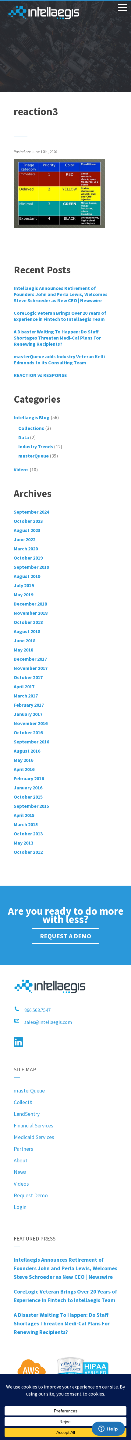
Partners (23, 1148)
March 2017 (26, 696)
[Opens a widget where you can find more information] (108, 1429)
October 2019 (28, 558)
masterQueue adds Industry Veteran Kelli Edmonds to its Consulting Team (59, 359)
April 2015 (24, 815)
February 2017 (29, 705)
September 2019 (31, 567)
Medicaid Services (34, 1137)
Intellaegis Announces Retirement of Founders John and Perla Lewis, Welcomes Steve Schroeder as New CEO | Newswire (61, 294)
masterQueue (33, 456)
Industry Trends (35, 446)
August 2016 (27, 751)
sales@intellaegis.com (48, 1022)
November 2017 (31, 668)
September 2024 (31, 512)
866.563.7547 (37, 1010)
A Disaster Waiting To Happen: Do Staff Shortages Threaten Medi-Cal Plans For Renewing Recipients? (57, 338)
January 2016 (28, 788)
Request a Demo (65, 936)
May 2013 (23, 843)
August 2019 (27, 576)
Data (23, 437)
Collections (31, 428)
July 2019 (24, 585)
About (20, 1160)
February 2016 (29, 778)
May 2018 (23, 650)
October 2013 (28, 833)
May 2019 (23, 594)
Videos (21, 1183)
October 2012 (28, 852)
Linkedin (18, 1042)
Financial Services (33, 1125)
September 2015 (31, 806)
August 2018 (27, 631)
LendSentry (27, 1113)
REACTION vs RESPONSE (40, 375)
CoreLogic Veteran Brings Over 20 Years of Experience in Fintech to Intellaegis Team (60, 316)
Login (20, 1206)
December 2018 (30, 604)
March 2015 (26, 824)
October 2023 (28, 521)
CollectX (23, 1102)
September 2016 (31, 742)
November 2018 (31, 613)
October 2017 (28, 677)
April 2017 (24, 686)
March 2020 (26, 548)
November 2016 (31, 723)
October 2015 (28, 797)
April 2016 (24, 769)
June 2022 (24, 539)
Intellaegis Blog (32, 417)
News (20, 1172)
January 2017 (28, 714)
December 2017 (30, 659)
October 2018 (28, 622)
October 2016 (28, 732)
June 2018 (24, 640)
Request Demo (31, 1195)
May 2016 (23, 760)
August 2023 (27, 530)
